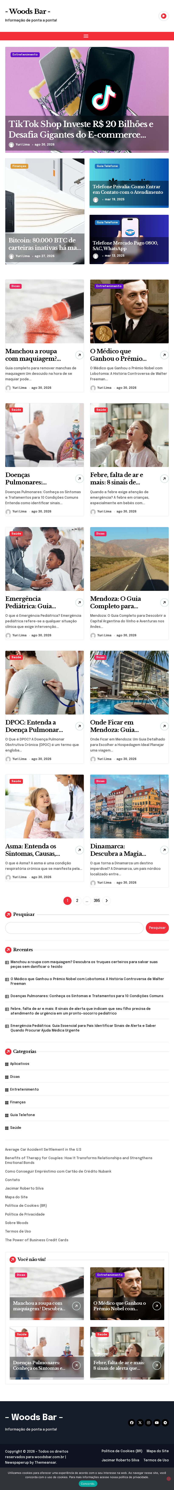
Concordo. (88, 1483)
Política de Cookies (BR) (26, 1206)
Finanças (19, 166)
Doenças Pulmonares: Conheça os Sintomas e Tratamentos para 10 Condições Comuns (87, 996)
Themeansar (45, 1463)
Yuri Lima (23, 144)
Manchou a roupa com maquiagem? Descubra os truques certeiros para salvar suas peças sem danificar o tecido (84, 964)
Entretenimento (25, 54)
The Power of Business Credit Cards (36, 1240)
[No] (169, 1479)
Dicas (15, 286)
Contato (12, 1180)
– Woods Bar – (34, 1417)
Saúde (16, 410)
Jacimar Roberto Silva (24, 1188)
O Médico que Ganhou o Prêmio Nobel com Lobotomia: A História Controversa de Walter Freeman (87, 981)
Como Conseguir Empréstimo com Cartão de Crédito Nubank (58, 1171)
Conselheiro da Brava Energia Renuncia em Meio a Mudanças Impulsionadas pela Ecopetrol (70, 134)
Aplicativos (19, 1064)
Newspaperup (17, 1463)
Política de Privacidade (25, 1214)
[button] (164, 102)
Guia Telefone (107, 166)
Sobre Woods (16, 1223)
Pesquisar (24, 914)
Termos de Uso (18, 1231)
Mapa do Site (16, 1197)
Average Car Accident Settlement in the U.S (43, 1150)
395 (97, 901)
